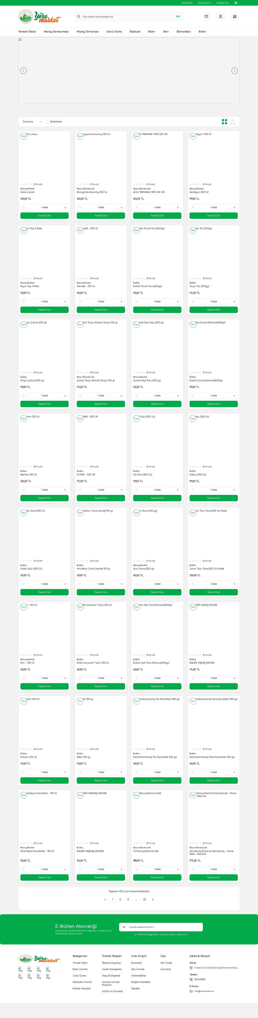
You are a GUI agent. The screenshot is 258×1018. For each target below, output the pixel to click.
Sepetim (135, 988)
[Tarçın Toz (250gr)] (214, 251)
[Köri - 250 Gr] (44, 628)
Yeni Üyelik (166, 963)
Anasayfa (136, 963)
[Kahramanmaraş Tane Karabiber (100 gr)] (214, 722)
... (136, 899)
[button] (23, 70)
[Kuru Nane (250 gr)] (157, 533)
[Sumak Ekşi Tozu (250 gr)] (157, 345)
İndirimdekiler (138, 975)
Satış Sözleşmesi (111, 975)
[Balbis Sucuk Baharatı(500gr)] (214, 345)
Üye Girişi (165, 969)
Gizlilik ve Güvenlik (112, 991)
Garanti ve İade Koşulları (110, 983)
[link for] (117, 70)
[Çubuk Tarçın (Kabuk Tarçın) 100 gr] (101, 345)
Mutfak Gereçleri (82, 988)
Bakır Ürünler (80, 969)
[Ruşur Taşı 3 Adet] (44, 251)
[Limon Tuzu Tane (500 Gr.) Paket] (214, 533)
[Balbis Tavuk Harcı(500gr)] (157, 251)
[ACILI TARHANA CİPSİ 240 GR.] (157, 157)
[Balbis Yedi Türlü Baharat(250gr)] (157, 628)
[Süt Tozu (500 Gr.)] (157, 439)
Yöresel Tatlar (80, 963)
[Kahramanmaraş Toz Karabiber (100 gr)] (157, 722)
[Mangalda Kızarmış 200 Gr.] (101, 157)
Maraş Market (27, 189)
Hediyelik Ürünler (82, 982)
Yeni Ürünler (138, 969)
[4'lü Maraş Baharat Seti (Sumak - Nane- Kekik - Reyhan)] (214, 816)
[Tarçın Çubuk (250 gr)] (44, 345)
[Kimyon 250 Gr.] (44, 722)
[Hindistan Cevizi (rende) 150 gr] (101, 533)
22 (144, 899)
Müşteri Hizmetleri (141, 982)
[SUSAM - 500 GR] (101, 439)
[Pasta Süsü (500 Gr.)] (44, 533)
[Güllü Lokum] (44, 157)
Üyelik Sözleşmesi (111, 969)
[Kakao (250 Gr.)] (214, 439)
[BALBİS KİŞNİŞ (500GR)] (214, 628)
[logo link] (39, 16)
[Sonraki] (153, 899)
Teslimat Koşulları (111, 963)
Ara (178, 16)
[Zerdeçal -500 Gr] (214, 157)
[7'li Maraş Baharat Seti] (157, 816)
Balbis (136, 283)
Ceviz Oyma (79, 975)
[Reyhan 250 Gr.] (44, 439)
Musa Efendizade (86, 189)
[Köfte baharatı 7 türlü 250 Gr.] (101, 628)
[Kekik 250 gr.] (101, 722)
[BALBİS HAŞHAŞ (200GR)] (101, 816)
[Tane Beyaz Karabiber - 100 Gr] (44, 816)
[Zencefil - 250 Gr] (101, 251)
